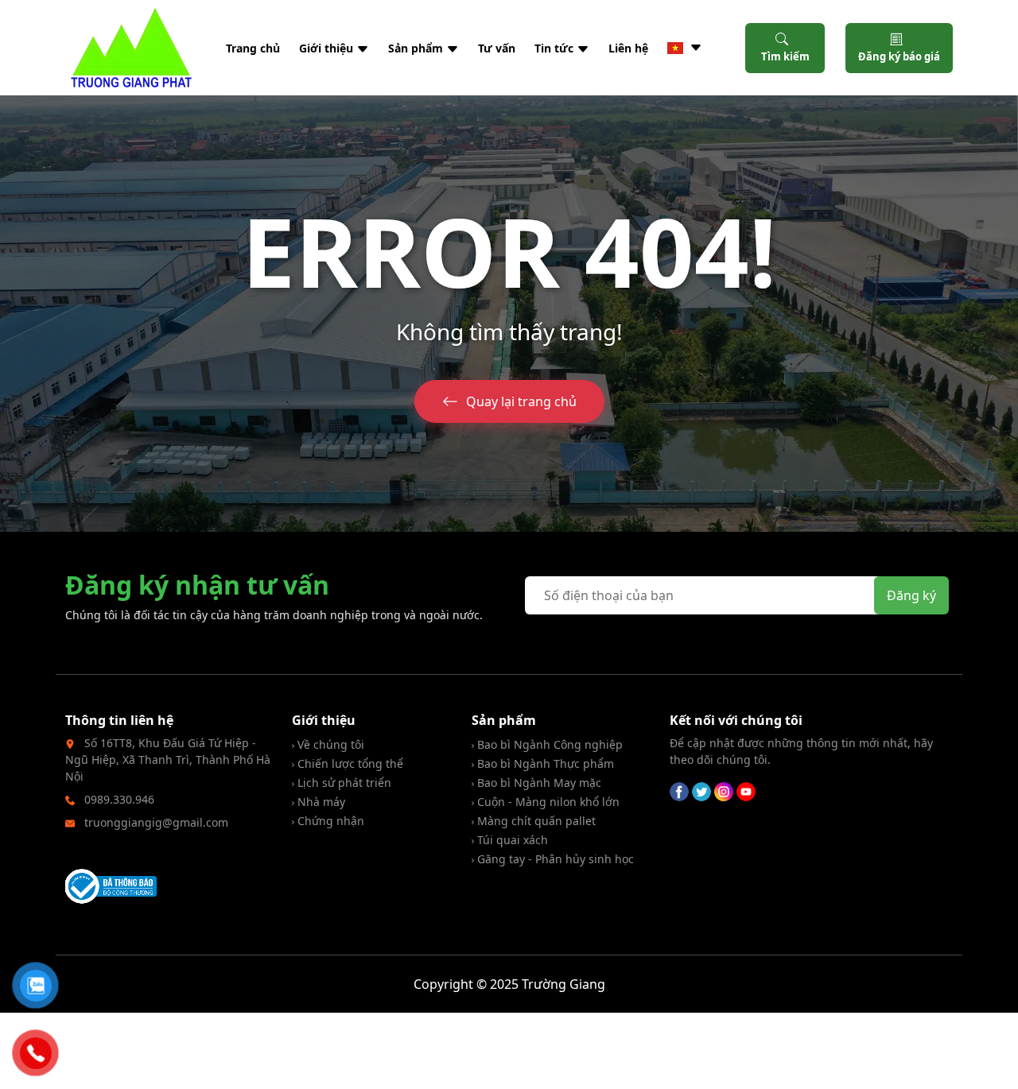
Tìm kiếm (785, 56)
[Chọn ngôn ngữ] (685, 48)
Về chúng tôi (329, 744)
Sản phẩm (417, 48)
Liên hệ (628, 48)
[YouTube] (746, 790)
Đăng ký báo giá (899, 56)
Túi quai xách (511, 839)
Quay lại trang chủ (521, 401)
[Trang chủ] (131, 47)
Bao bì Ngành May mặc (537, 782)
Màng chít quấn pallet (535, 820)
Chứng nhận (329, 820)
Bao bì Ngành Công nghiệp (548, 744)
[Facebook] (679, 790)
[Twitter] (701, 790)
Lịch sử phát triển (342, 782)
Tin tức (555, 48)
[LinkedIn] (723, 790)
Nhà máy (319, 801)
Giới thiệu (327, 48)
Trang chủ (253, 48)
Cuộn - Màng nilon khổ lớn (547, 801)
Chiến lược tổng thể (348, 763)
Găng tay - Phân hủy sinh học (554, 858)
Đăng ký (911, 595)
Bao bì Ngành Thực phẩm (544, 763)
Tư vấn (496, 48)
